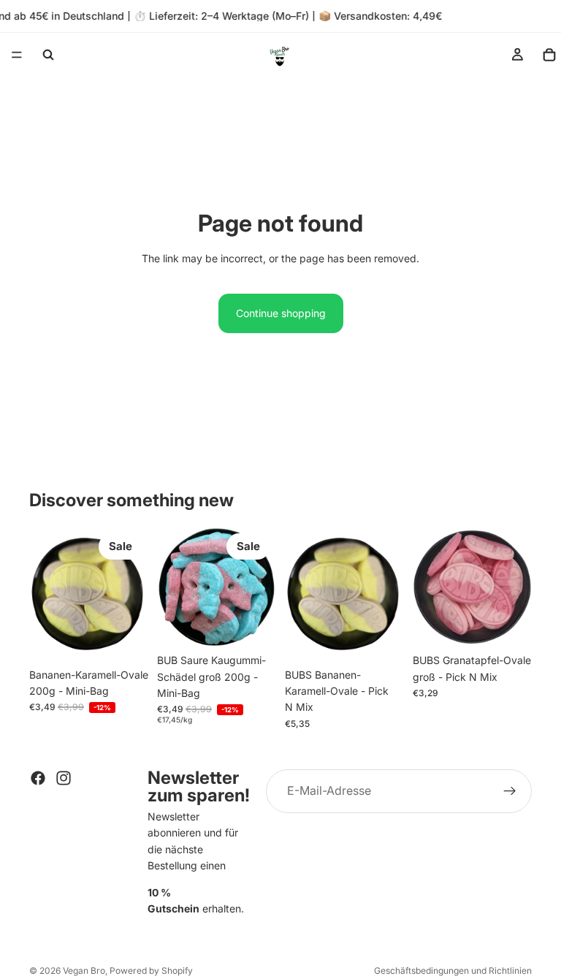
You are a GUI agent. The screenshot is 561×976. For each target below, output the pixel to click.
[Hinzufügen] (125, 638)
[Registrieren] (510, 791)
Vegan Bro (84, 970)
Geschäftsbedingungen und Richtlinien (453, 970)
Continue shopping (281, 313)
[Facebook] (38, 778)
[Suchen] (48, 55)
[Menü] (17, 55)
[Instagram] (63, 778)
